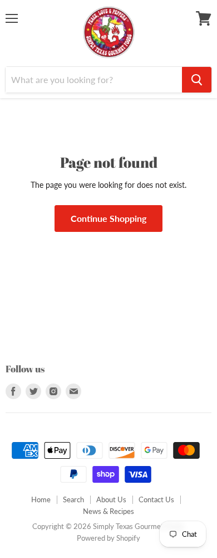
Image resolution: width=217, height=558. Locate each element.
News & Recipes (108, 511)
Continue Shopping (108, 218)
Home (41, 499)
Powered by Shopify (108, 537)
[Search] (196, 80)
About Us (111, 499)
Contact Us (156, 499)
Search (73, 499)
